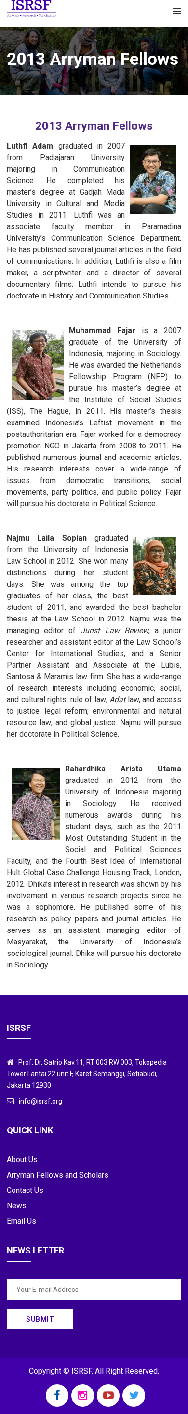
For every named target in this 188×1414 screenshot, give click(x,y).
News (17, 1205)
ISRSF (81, 1371)
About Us (22, 1159)
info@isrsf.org (40, 1101)
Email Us (21, 1221)
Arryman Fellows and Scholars (57, 1174)
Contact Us (25, 1190)
